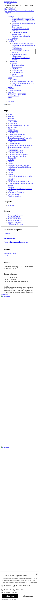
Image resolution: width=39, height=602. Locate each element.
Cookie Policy (12, 122)
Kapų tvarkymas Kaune (15, 152)
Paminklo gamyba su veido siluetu (18, 165)
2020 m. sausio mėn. (14, 222)
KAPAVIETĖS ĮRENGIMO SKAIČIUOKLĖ (17, 140)
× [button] (37, 574)
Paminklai (11, 163)
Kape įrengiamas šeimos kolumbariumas (20, 145)
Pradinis (10, 180)
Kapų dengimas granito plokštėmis (18, 147)
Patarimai (11, 174)
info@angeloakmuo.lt (10, 2)
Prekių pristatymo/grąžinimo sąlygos (19, 181)
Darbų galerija (12, 123)
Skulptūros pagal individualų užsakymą (20, 189)
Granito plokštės (13, 131)
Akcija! (10, 114)
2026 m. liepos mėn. (14, 217)
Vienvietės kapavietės (14, 196)
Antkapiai (11, 116)
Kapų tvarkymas (13, 149)
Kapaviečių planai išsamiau (16, 134)
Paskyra (10, 172)
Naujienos (11, 205)
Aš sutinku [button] (10, 596)
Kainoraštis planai (13, 132)
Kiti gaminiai (12, 158)
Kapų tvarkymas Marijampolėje (18, 154)
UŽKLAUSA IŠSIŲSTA (16, 192)
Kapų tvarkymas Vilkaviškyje (17, 156)
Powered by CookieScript (9, 600)
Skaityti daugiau (32, 582)
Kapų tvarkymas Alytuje (15, 151)
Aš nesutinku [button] (28, 596)
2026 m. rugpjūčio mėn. (15, 215)
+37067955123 (8, 3)
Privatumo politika (10, 238)
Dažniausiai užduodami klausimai (18, 125)
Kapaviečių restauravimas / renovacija (20, 138)
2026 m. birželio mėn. (14, 218)
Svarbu (10, 190)
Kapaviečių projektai (14, 136)
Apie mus (11, 118)
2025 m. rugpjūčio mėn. (15, 220)
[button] (20, 593)
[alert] (19, 587)
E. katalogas (11, 129)
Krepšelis (11, 161)
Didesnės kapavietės (14, 127)
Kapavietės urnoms (14, 143)
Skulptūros (11, 187)
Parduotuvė (11, 171)
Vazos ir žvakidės (13, 194)
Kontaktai (11, 160)
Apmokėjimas (12, 120)
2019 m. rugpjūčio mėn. (15, 224)
